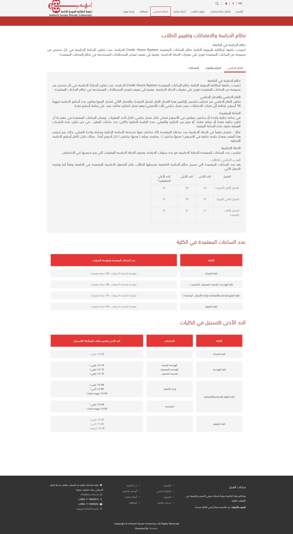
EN (240, 3)
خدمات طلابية (164, 502)
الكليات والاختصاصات (220, 11)
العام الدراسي (235, 67)
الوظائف (143, 11)
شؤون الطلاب (198, 11)
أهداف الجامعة (129, 491)
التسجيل (167, 497)
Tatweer (153, 528)
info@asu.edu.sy (89, 494)
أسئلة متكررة (179, 11)
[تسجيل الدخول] (226, 3)
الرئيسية (239, 11)
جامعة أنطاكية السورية (87, 508)
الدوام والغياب (213, 67)
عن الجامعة (131, 485)
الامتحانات (193, 67)
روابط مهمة (128, 11)
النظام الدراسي (160, 11)
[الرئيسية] (70, 7)
